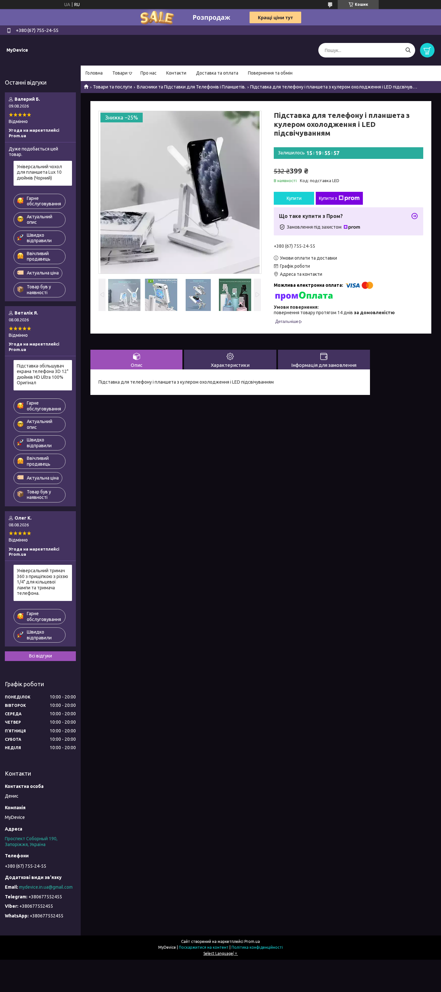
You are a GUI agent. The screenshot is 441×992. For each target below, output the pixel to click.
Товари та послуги (112, 86)
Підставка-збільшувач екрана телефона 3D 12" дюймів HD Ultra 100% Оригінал (42, 374)
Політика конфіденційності (257, 947)
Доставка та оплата (217, 73)
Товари (120, 73)
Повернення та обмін (270, 73)
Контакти (176, 73)
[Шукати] (408, 50)
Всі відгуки (40, 655)
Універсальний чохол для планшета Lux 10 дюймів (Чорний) (39, 172)
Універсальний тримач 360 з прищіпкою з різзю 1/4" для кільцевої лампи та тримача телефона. (42, 582)
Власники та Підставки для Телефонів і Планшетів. (191, 86)
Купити (294, 198)
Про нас (148, 73)
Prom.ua (252, 941)
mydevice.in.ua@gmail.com (46, 887)
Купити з (328, 198)
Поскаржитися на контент (204, 947)
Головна (94, 73)
